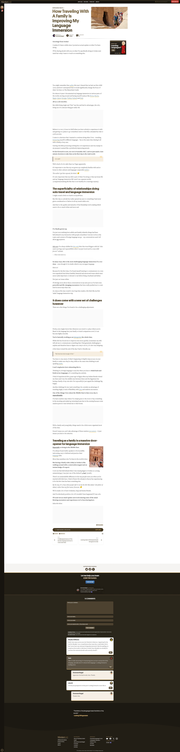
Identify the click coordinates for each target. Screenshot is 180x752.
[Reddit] (86, 569)
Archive (76, 747)
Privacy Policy (61, 741)
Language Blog (57, 8)
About (97, 1)
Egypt (54, 98)
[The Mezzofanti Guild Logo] (6, 2)
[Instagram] (117, 738)
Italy (81, 98)
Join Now (90, 582)
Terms (59, 743)
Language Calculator (95, 740)
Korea (92, 96)
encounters (92, 431)
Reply (111, 652)
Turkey (69, 98)
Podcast (92, 1)
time (80, 389)
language (55, 456)
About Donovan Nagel (79, 742)
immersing (56, 140)
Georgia (64, 98)
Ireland (74, 98)
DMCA (59, 745)
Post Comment (90, 628)
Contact (76, 745)
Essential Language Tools (96, 738)
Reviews (86, 1)
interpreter (77, 337)
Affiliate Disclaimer (62, 740)
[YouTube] (107, 738)
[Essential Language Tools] (2, 11)
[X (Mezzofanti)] (113, 738)
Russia (97, 96)
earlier (72, 85)
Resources (175, 1)
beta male (76, 246)
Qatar (59, 98)
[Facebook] (90, 569)
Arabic (86, 170)
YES (113, 50)
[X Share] (93, 569)
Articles (80, 1)
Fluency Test (93, 742)
